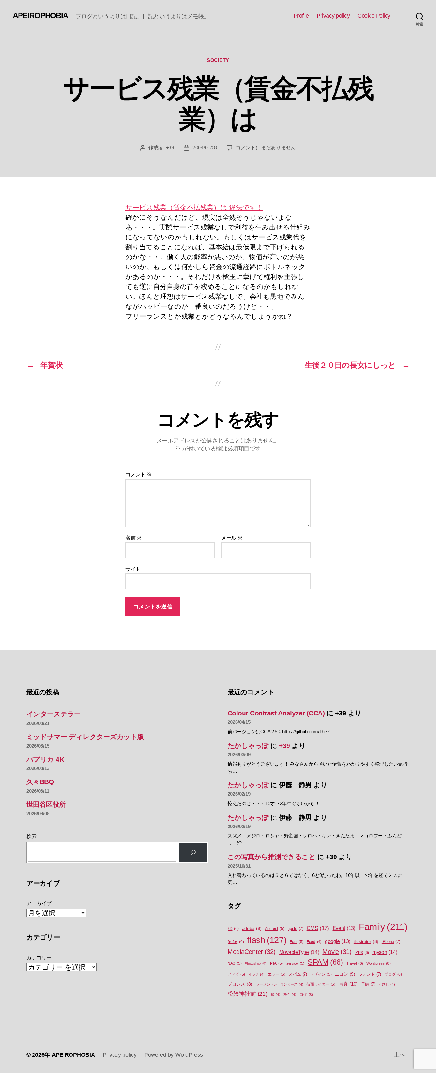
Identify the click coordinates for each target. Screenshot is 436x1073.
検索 (31, 836)
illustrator (366, 941)
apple (295, 928)
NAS (234, 963)
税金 (289, 994)
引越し (387, 984)
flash (266, 940)
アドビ (236, 974)
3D (233, 928)
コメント (138, 474)
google (337, 941)
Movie (337, 951)
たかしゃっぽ (248, 745)
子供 (368, 984)
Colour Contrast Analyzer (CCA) (276, 713)
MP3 (362, 952)
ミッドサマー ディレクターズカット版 (85, 736)
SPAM (325, 962)
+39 (170, 147)
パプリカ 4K (45, 759)
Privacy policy (333, 15)
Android (274, 929)
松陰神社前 (247, 994)
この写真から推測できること (271, 856)
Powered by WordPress (173, 1055)
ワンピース (291, 984)
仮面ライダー (320, 984)
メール (232, 537)
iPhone (391, 941)
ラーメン (266, 984)
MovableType (299, 952)
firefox (236, 942)
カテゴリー (39, 957)
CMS (318, 928)
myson (384, 952)
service (295, 963)
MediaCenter (252, 951)
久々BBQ (40, 781)
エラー (276, 974)
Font (296, 942)
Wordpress (378, 963)
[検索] (193, 852)
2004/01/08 (204, 147)
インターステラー (53, 714)
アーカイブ (39, 903)
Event (344, 928)
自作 (306, 994)
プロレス (240, 984)
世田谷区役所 (46, 804)
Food (314, 942)
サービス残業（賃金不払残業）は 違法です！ (194, 207)
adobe (251, 928)
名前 (133, 537)
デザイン (321, 974)
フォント (370, 974)
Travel (354, 963)
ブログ (393, 974)
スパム (298, 974)
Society (218, 60)
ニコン (345, 974)
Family (383, 926)
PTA (276, 963)
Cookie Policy (373, 15)
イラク (256, 974)
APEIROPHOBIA (40, 15)
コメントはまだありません (266, 147)
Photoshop (256, 963)
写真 (348, 983)
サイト (132, 569)
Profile (301, 15)
